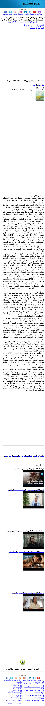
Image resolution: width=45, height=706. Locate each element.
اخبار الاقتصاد (18, 695)
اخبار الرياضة (18, 693)
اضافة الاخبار (40, 698)
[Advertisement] (22, 51)
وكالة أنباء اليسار (17, 687)
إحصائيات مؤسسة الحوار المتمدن (34, 687)
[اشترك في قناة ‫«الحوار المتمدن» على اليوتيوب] (22, 22)
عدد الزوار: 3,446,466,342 (36, 695)
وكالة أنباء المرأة (17, 683)
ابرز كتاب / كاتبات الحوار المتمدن (34, 690)
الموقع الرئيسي (37, 28)
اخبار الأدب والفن (17, 685)
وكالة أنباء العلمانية (17, 688)
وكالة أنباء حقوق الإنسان (15, 692)
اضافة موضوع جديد (38, 697)
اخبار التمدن (18, 698)
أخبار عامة (19, 682)
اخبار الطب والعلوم (16, 697)
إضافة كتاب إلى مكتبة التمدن (14, 703)
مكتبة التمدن (40, 693)
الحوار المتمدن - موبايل (33, 25)
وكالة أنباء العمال (17, 690)
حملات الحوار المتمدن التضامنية (34, 700)
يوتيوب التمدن (39, 692)
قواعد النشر (40, 688)
